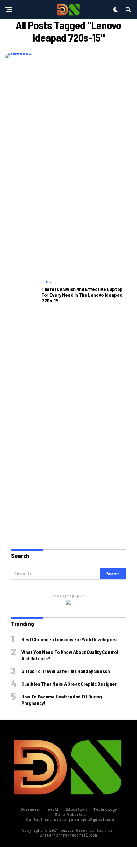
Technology (105, 809)
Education (76, 809)
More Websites (70, 814)
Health (52, 809)
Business (29, 809)
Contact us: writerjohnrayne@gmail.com (70, 819)
